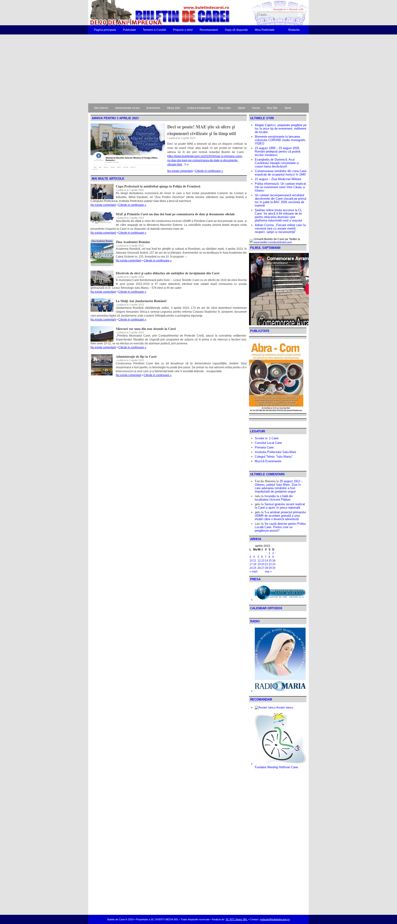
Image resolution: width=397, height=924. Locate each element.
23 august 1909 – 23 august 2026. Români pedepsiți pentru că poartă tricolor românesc (277, 151)
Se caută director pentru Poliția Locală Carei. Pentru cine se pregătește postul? (280, 527)
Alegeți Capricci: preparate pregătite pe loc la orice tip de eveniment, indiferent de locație (280, 128)
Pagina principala (105, 29)
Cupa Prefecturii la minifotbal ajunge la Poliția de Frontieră (158, 186)
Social (256, 108)
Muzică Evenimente (268, 461)
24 (251, 568)
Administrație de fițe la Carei (136, 356)
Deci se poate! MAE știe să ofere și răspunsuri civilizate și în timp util (201, 130)
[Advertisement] (198, 69)
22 (270, 564)
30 (273, 568)
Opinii (241, 108)
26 (259, 568)
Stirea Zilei (173, 108)
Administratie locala (127, 108)
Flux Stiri (272, 108)
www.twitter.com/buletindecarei (273, 242)
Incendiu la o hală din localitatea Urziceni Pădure (274, 497)
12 (259, 560)
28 (266, 568)
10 (251, 560)
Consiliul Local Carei (268, 443)
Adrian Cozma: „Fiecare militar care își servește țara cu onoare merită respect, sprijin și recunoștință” (280, 228)
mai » (268, 571)
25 (254, 568)
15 (270, 560)
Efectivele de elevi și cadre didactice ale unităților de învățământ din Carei (167, 273)
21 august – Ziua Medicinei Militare (278, 179)
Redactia (294, 29)
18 (254, 564)
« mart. (254, 571)
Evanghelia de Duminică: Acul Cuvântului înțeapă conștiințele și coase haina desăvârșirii (277, 163)
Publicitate (129, 29)
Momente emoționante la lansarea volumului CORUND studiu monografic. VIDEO (280, 140)
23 (273, 564)
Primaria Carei (264, 447)
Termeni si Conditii (154, 29)
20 (262, 564)
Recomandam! (209, 29)
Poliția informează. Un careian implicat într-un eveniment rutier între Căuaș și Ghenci (280, 187)
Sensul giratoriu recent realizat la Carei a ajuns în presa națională (280, 505)
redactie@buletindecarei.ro (275, 919)
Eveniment (153, 108)
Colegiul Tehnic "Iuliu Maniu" (274, 456)
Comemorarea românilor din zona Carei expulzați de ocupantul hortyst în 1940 (280, 172)
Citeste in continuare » (209, 171)
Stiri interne (101, 108)
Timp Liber (224, 108)
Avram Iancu (284, 707)
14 (266, 560)
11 (254, 560)
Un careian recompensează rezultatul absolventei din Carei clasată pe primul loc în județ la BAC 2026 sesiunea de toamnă (280, 200)
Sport (287, 108)
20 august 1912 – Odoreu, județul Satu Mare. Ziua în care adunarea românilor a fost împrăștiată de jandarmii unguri (279, 486)
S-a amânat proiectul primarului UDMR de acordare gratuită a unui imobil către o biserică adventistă (280, 515)
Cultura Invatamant (199, 108)
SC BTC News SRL (236, 919)
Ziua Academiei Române (133, 241)
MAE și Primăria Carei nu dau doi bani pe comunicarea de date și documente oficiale (175, 214)
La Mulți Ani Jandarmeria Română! (141, 300)
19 (259, 564)
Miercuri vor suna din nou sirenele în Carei (146, 328)
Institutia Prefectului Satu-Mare (275, 452)
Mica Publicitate (265, 29)
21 (266, 564)
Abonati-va (295, 9)
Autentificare (279, 9)
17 (251, 564)
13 (262, 560)
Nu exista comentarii (180, 171)
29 (270, 568)
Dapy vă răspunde (236, 29)
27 (262, 568)
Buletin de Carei (146, 12)
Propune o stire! (183, 29)
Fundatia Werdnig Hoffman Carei (276, 767)
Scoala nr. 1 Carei (266, 438)
